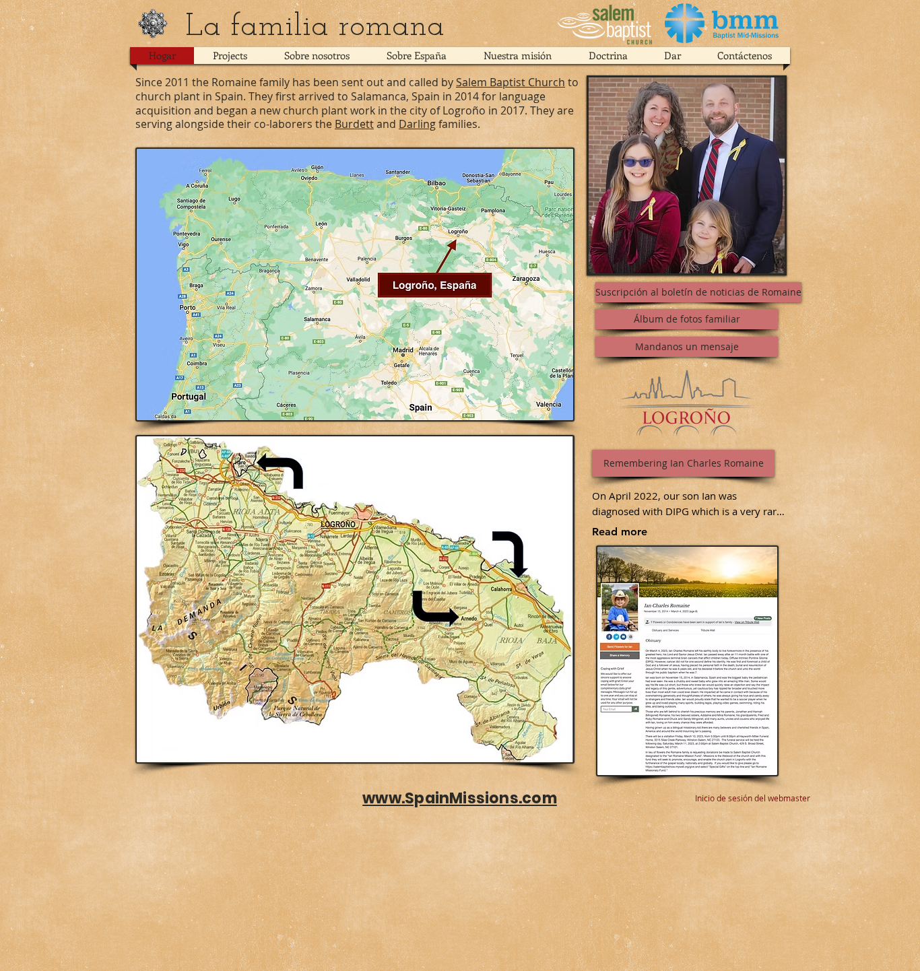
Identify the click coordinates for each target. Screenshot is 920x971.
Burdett (354, 123)
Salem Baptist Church (510, 82)
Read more (619, 531)
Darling (417, 123)
